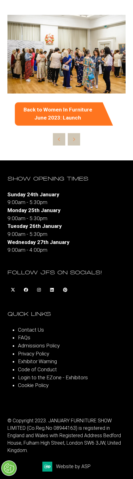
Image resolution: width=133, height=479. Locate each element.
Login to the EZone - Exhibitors (53, 377)
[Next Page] (74, 139)
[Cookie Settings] (9, 468)
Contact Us (31, 330)
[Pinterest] (65, 290)
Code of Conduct (37, 369)
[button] (66, 113)
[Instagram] (39, 290)
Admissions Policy (39, 345)
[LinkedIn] (52, 290)
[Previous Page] (59, 139)
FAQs (24, 337)
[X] (13, 290)
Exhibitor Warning (37, 361)
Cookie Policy (33, 385)
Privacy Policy (33, 354)
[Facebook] (26, 290)
